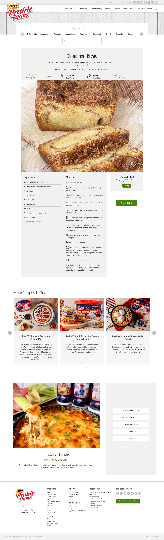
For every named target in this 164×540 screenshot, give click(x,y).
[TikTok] (145, 2)
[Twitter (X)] (152, 2)
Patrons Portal (94, 508)
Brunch (81, 29)
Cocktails (119, 34)
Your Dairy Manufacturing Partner (101, 492)
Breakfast (97, 34)
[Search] (99, 41)
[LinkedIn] (156, 2)
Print (50, 77)
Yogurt (49, 526)
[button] (155, 8)
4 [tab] (87, 367)
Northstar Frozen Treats (97, 501)
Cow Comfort (73, 492)
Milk (48, 515)
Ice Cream (50, 506)
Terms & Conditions (96, 506)
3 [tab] (85, 367)
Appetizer (58, 34)
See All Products (80, 9)
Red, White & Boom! (144, 9)
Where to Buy (97, 9)
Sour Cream (51, 521)
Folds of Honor (128, 9)
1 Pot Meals (32, 34)
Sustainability (73, 494)
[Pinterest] (148, 2)
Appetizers (70, 34)
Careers (100, 2)
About (67, 9)
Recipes (108, 9)
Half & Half (50, 503)
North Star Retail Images (98, 499)
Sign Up (126, 186)
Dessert (131, 34)
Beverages (84, 34)
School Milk (93, 494)
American (45, 34)
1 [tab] (81, 367)
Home (69, 29)
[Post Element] (36, 331)
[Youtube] (141, 2)
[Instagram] (138, 2)
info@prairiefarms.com (28, 506)
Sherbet (49, 519)
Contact (110, 2)
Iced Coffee (50, 508)
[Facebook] (134, 2)
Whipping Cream (52, 523)
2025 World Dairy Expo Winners (77, 511)
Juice (48, 510)
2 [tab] (83, 367)
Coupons (117, 9)
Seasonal (50, 517)
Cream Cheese (51, 497)
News (119, 2)
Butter (49, 492)
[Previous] (22, 34)
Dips (48, 499)
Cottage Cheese (52, 494)
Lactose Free (51, 512)
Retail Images (94, 497)
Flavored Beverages (53, 501)
